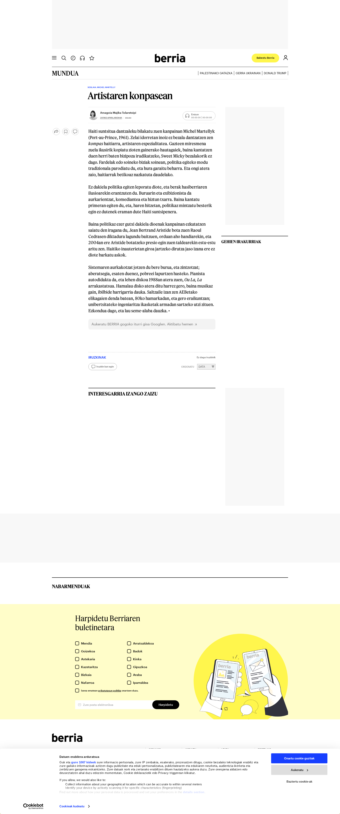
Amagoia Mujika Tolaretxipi (118, 112)
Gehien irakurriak (241, 241)
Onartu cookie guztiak (299, 758)
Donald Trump (275, 73)
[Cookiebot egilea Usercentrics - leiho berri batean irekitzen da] (33, 806)
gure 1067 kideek (83, 762)
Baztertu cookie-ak (299, 781)
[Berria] (67, 741)
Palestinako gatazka (216, 73)
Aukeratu (297, 770)
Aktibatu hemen (180, 324)
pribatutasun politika (109, 690)
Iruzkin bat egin (105, 366)
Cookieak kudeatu (71, 806)
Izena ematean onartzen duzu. (109, 690)
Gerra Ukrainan (248, 73)
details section (193, 792)
